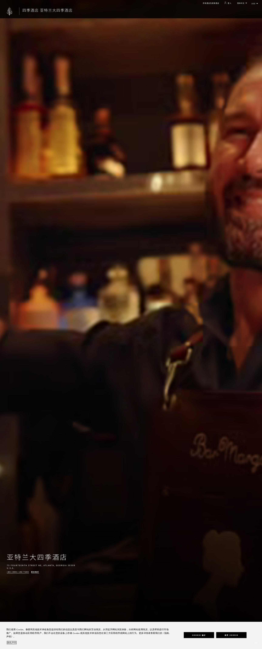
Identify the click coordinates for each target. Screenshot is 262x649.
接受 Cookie (231, 635)
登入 (230, 3)
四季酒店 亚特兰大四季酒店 (47, 10)
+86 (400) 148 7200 (18, 572)
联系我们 (35, 572)
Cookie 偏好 (199, 635)
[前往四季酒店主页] (10, 11)
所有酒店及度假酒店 (211, 3)
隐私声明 (11, 642)
